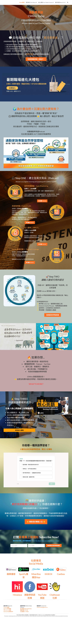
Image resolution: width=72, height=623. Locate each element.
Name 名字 (14, 545)
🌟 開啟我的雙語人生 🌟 (36, 522)
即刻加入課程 (19, 430)
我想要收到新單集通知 (53, 545)
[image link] (36, 84)
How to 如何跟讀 (7, 608)
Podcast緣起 (6, 607)
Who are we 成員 (7, 610)
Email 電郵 (31, 545)
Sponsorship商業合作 (8, 611)
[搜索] (67, 2)
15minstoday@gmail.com (42, 607)
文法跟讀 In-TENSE (24, 611)
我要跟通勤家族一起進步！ (36, 59)
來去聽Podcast (42, 201)
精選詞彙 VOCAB (24, 610)
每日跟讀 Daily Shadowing (26, 608)
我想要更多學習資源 (52, 315)
